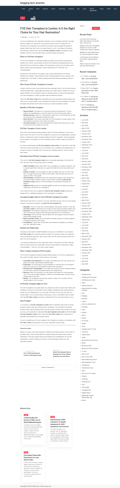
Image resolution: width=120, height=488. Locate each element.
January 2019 (86, 244)
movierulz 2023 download (90, 348)
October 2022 (86, 181)
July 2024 (85, 150)
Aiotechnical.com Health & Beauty (89, 289)
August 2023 (86, 170)
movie (83, 343)
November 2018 (87, 250)
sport (115, 9)
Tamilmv (84, 376)
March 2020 (85, 233)
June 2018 (85, 258)
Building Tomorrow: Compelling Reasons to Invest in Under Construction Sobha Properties (89, 47)
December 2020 (87, 208)
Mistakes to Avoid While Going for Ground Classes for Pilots (89, 53)
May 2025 (85, 123)
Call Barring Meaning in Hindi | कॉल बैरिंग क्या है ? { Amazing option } (90, 99)
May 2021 (85, 195)
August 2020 (86, 219)
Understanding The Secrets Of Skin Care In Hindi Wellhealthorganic (32, 420)
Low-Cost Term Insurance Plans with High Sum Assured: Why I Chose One (89, 41)
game (83, 315)
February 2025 (86, 131)
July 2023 (85, 172)
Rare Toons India (87, 357)
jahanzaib (24, 37)
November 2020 (87, 211)
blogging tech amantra (32, 3)
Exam (83, 309)
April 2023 (85, 175)
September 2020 (87, 217)
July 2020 (85, 222)
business (45, 9)
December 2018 (87, 247)
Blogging (84, 296)
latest (38, 9)
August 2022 (86, 183)
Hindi (83, 326)
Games (102, 9)
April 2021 (85, 197)
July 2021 (85, 189)
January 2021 (86, 206)
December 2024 (87, 136)
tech (83, 384)
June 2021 (85, 192)
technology (62, 9)
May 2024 (85, 156)
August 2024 (86, 147)
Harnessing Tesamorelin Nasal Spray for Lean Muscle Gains (32, 457)
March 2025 (85, 128)
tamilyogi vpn (86, 381)
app (78, 9)
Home (23, 9)
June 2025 (85, 120)
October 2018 (86, 253)
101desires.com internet (89, 277)
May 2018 (85, 261)
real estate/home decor (89, 359)
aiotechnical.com (87, 285)
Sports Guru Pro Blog (88, 373)
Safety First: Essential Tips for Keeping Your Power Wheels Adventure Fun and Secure (62, 354)
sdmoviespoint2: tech (88, 362)
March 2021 (85, 200)
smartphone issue (87, 368)
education (71, 9)
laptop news (86, 334)
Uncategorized (86, 390)
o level (84, 351)
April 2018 (85, 264)
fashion (53, 9)
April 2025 (85, 125)
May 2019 (85, 242)
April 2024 (85, 159)
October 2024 (86, 142)
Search (82, 26)
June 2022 (85, 186)
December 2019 (87, 236)
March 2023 (85, 178)
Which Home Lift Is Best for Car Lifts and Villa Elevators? (90, 65)
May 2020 (85, 228)
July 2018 (85, 255)
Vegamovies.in (86, 393)
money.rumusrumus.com (90, 340)
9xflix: (83, 283)
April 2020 (85, 231)
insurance (85, 332)
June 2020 (85, 225)
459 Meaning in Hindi (88, 280)
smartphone (85, 365)
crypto (84, 9)
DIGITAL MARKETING (93, 9)
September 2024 (87, 145)
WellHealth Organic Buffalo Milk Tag (88, 396)
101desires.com (86, 274)
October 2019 (86, 239)
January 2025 (86, 134)
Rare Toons (85, 354)
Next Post (56, 350)
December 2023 (87, 167)
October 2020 (86, 214)
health (109, 9)
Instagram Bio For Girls (89, 329)
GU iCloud (85, 321)
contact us (30, 9)
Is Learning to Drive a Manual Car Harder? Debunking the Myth (89, 59)
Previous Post (29, 351)
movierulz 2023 (86, 345)
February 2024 (86, 161)
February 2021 (86, 203)
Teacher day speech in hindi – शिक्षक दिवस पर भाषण (90, 90)
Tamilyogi (85, 379)
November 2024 (87, 139)
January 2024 (86, 164)
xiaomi (84, 400)
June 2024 (85, 153)
